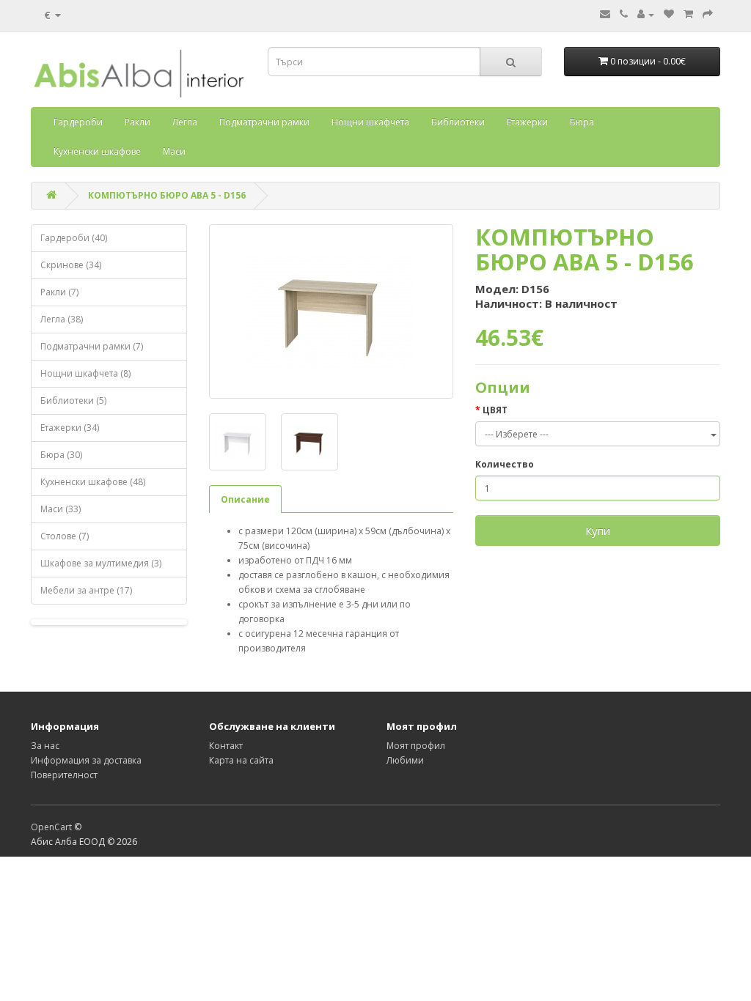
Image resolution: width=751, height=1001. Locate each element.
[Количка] (688, 14)
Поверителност (64, 775)
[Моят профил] (645, 14)
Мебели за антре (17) (86, 590)
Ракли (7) (59, 292)
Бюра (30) (61, 454)
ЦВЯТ (495, 410)
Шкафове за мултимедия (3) (100, 563)
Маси (174, 151)
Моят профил (416, 745)
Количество (504, 464)
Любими (405, 760)
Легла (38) (61, 319)
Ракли (137, 122)
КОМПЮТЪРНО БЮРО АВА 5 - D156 (167, 195)
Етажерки (527, 122)
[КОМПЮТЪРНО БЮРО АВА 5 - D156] (331, 311)
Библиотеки (458, 122)
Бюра (582, 122)
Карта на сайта (241, 760)
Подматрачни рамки (264, 122)
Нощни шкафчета (370, 122)
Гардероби (78, 122)
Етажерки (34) (69, 427)
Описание (245, 499)
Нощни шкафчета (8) (85, 373)
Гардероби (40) (73, 238)
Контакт (226, 745)
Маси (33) (60, 509)
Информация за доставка (86, 760)
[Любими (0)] (669, 14)
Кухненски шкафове (97, 151)
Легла (184, 122)
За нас (45, 745)
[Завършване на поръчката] (708, 14)
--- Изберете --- (517, 434)
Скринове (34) (70, 265)
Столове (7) (64, 536)
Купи (597, 530)
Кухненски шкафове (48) (92, 482)
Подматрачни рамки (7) (91, 346)
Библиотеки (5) (73, 400)
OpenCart (51, 827)
